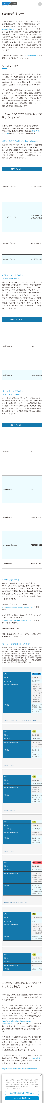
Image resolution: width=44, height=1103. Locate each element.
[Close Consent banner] (40, 1075)
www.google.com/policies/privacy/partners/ (18, 607)
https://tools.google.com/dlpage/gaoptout (17, 620)
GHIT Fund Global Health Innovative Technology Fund (9, 4)
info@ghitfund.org (31, 55)
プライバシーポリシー (9, 720)
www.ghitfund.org (8, 29)
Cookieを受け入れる (22, 1098)
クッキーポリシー (32, 720)
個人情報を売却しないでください (22, 1093)
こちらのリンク (34, 1058)
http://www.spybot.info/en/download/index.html (19, 1069)
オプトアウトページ (21, 720)
